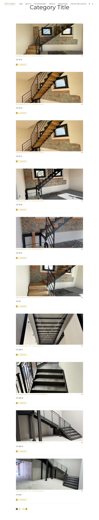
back (50, 10)
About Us (28, 3)
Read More (22, 64)
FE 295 (29, 346)
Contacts (78, 3)
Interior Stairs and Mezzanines (38, 55)
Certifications (63, 3)
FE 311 (29, 55)
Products (52, 3)
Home (21, 3)
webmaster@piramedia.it (22, 55)
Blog (29, 394)
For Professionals (40, 3)
